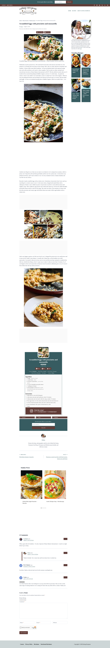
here (81, 47)
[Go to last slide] (23, 488)
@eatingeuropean (42, 411)
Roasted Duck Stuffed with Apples (76, 71)
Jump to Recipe (40, 32)
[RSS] (105, 5)
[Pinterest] (99, 5)
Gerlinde (25, 538)
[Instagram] (97, 5)
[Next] (64, 488)
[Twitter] (102, 5)
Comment (22, 601)
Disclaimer (36, 644)
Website (55, 622)
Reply (65, 538)
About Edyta (9, 5)
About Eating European (83, 10)
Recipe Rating (22, 598)
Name (22, 622)
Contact (4, 5)
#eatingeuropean (52, 411)
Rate (49, 368)
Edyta (22, 26)
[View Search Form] (108, 5)
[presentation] (31, 484)
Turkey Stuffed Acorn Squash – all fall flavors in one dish (86, 93)
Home (69, 10)
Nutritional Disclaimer (46, 644)
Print (38, 368)
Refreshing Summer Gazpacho (26, 456)
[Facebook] (94, 5)
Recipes (74, 10)
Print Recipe (48, 32)
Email (38, 622)
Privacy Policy (28, 644)
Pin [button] (44, 368)
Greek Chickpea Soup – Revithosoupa (55, 501)
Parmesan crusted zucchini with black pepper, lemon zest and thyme (56, 456)
